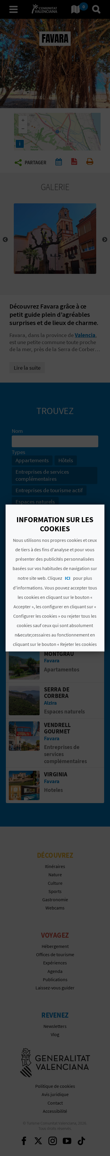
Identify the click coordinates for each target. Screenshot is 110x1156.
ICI (68, 578)
